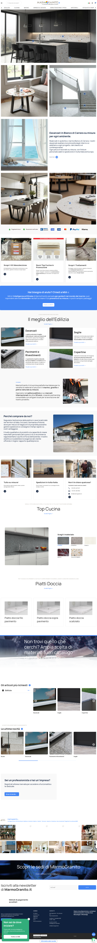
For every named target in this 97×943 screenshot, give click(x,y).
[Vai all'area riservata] (92, 3)
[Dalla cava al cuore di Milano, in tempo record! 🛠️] (73, 849)
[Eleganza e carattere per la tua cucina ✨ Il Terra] (56, 849)
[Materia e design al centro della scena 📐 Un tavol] (40, 849)
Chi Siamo (35, 913)
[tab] (28, 760)
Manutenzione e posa (58, 8)
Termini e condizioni (37, 921)
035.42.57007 (54, 922)
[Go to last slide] (35, 701)
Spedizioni (35, 918)
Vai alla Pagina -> (48, 324)
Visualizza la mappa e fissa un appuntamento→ (48, 874)
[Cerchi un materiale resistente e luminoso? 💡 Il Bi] (8, 849)
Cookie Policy (43, 935)
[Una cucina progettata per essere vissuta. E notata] (40, 832)
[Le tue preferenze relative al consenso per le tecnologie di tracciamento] (94, 940)
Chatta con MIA (47, 305)
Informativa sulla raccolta (48, 941)
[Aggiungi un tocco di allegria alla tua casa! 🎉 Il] (24, 832)
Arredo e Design (39, 8)
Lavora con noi (36, 915)
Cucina (16, 8)
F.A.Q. (34, 919)
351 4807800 (57, 923)
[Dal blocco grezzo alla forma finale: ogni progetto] (89, 832)
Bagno (26, 8)
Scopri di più (52, 157)
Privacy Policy (36, 935)
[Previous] (1, 7)
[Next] (95, 7)
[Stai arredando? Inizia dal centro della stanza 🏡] (73, 832)
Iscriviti (87, 887)
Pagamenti (35, 916)
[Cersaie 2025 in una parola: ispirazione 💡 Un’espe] (8, 832)
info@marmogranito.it (54, 925)
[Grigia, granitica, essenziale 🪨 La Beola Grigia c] (24, 849)
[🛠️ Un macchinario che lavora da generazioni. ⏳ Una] (56, 832)
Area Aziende (11, 794)
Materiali (74, 8)
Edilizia (7, 8)
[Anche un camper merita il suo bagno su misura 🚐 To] (89, 849)
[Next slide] (93, 701)
